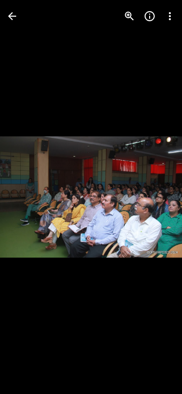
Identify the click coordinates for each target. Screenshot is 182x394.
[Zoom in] (129, 16)
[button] (28, 197)
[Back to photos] (12, 16)
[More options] (170, 16)
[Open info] (150, 16)
